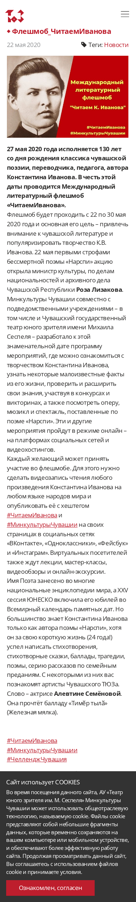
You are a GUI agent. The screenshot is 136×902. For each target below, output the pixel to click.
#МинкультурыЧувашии (42, 524)
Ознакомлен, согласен (50, 887)
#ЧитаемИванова (32, 515)
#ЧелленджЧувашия (37, 759)
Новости (116, 44)
